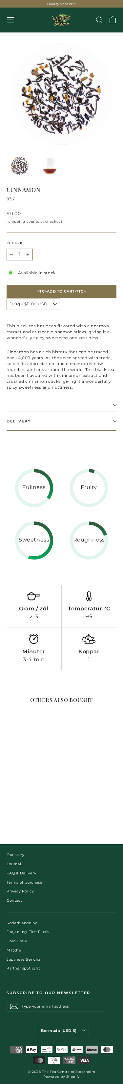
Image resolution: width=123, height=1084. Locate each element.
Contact (14, 900)
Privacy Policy (20, 891)
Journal (14, 864)
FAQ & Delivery (21, 873)
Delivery (19, 421)
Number (15, 243)
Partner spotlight (23, 968)
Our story (15, 854)
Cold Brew (17, 941)
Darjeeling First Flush (28, 932)
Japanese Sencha (23, 959)
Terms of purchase (24, 882)
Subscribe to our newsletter (48, 993)
